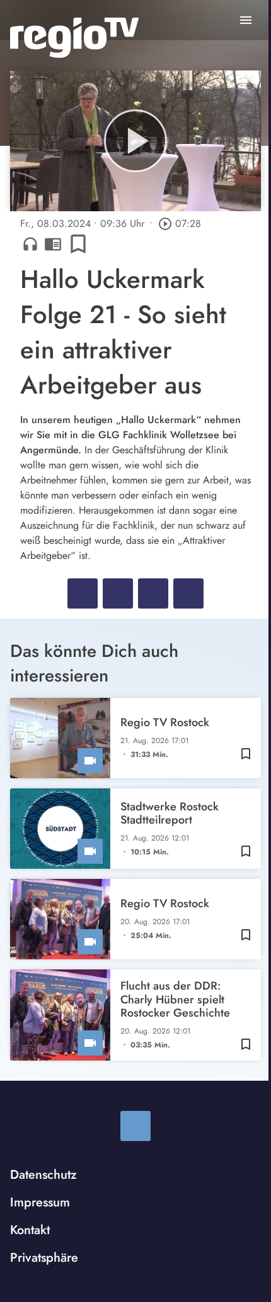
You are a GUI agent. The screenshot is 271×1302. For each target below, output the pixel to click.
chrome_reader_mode (53, 244)
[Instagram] (135, 1126)
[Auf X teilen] (118, 593)
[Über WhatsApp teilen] (153, 593)
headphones (30, 244)
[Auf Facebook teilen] (82, 593)
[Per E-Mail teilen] (188, 593)
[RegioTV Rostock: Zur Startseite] (74, 38)
